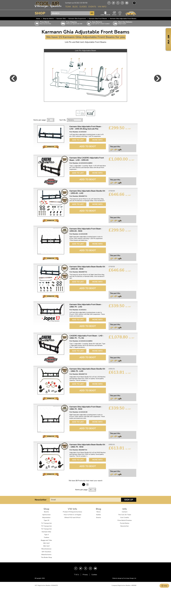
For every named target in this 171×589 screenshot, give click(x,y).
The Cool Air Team (124, 515)
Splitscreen (46, 515)
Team (68, 6)
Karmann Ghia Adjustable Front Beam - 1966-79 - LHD (85, 305)
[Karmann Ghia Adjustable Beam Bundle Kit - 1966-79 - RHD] (51, 456)
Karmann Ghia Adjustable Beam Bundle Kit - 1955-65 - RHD (87, 268)
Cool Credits (124, 518)
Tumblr (117, 2)
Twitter (113, 2)
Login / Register (105, 14)
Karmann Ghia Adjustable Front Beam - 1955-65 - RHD (85, 230)
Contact (124, 512)
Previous (13, 78)
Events (92, 6)
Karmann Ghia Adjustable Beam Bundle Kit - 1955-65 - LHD (87, 192)
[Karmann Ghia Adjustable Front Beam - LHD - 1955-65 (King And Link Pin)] (51, 134)
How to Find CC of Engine (72, 515)
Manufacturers (46, 555)
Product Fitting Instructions (72, 512)
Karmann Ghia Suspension (77, 19)
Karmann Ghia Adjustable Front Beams (123, 19)
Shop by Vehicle (48, 19)
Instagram (122, 2)
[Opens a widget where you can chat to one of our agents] (164, 586)
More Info (97, 140)
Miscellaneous (46, 549)
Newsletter (40, 499)
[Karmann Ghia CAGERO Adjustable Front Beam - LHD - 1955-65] (51, 167)
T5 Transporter (46, 526)
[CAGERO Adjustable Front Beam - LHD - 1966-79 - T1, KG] (51, 345)
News (99, 512)
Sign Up (128, 499)
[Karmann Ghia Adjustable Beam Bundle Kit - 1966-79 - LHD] (51, 381)
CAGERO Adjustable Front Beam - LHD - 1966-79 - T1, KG (86, 337)
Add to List (78, 140)
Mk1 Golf (46, 543)
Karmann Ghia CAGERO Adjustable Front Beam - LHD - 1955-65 (86, 159)
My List (114, 14)
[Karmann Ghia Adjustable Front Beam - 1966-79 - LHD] (51, 309)
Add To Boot (87, 146)
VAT (120, 14)
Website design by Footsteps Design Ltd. (124, 578)
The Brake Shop (46, 557)
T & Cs (76, 575)
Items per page (39, 120)
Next (157, 78)
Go (92, 13)
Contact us (69, 3)
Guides (83, 6)
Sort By (62, 120)
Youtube (126, 2)
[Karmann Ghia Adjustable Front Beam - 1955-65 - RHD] (51, 241)
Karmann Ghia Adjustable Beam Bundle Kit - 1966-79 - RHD (87, 445)
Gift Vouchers (46, 552)
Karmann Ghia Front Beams (98, 19)
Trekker (46, 537)
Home (38, 19)
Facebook (109, 2)
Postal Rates (124, 523)
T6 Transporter (46, 529)
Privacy (85, 575)
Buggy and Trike (46, 540)
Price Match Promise (125, 520)
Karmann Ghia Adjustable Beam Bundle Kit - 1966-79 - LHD (87, 370)
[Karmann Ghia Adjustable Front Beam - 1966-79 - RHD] (51, 419)
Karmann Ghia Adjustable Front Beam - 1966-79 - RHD (85, 408)
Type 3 (46, 535)
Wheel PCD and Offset (72, 518)
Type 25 (46, 520)
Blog (75, 6)
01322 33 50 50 (80, 3)
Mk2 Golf (46, 546)
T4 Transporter (46, 523)
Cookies (94, 575)
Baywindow (46, 518)
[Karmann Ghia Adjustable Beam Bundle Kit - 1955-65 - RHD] (51, 279)
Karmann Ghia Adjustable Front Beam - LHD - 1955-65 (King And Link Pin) (85, 127)
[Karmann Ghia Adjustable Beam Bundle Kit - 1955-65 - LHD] (51, 203)
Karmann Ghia (61, 19)
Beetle (46, 512)
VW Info (102, 6)
